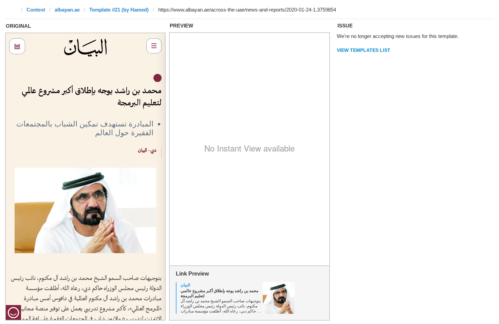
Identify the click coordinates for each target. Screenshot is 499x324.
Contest (35, 10)
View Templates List (363, 50)
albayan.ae (67, 10)
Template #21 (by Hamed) (119, 10)
